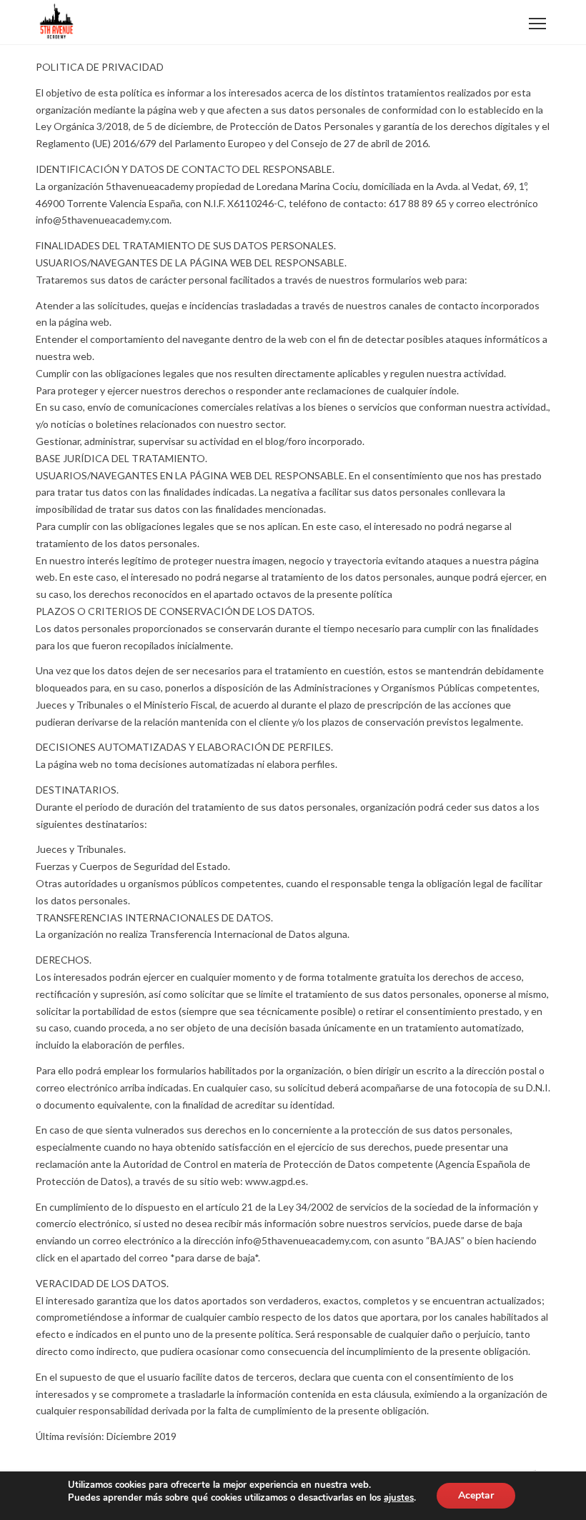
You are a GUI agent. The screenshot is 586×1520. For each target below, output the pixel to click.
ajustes (399, 1497)
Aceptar (476, 1495)
